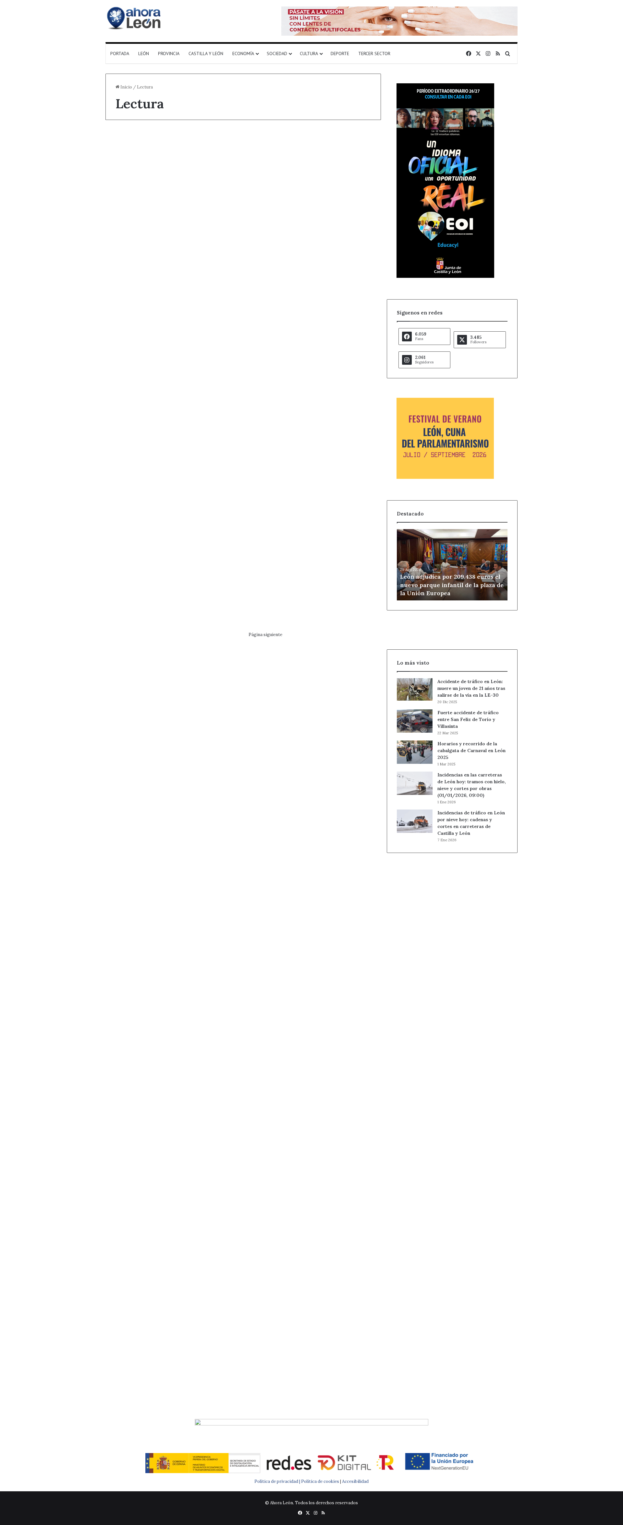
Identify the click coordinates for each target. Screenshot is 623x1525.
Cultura (309, 53)
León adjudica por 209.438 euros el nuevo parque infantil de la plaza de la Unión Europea (452, 585)
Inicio (125, 87)
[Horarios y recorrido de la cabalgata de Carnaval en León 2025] (415, 752)
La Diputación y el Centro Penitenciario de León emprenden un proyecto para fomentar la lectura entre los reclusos (312, 704)
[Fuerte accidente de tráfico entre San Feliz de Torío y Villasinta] (415, 721)
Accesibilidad (355, 1481)
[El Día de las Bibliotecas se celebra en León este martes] (171, 769)
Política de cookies (320, 1481)
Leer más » (136, 352)
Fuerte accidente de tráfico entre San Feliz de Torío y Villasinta (468, 719)
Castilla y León (206, 53)
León (143, 53)
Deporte (340, 53)
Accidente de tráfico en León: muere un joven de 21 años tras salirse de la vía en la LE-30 (471, 688)
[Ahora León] (134, 17)
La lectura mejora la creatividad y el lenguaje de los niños (167, 1279)
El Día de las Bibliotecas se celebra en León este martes (171, 691)
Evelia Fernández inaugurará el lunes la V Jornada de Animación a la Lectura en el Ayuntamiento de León (170, 935)
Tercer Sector (374, 53)
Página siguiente (265, 634)
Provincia (168, 53)
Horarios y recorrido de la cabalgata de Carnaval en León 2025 (471, 750)
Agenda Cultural (135, 669)
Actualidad (129, 144)
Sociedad (277, 53)
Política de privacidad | (277, 1481)
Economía (243, 53)
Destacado (273, 901)
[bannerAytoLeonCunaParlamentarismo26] (445, 477)
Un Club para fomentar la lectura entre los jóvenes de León (311, 1279)
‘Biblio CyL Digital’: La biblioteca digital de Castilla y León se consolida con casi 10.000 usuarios (168, 178)
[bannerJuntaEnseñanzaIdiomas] (445, 276)
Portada (119, 53)
